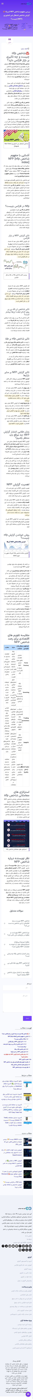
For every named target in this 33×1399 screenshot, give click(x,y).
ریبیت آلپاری (28, 1269)
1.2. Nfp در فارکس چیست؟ (21, 1039)
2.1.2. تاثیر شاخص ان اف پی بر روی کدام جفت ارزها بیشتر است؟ (14, 1045)
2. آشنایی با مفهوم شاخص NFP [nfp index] (19, 1036)
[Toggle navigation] (2, 4)
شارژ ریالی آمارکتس (26, 1295)
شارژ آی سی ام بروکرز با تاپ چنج (22, 1299)
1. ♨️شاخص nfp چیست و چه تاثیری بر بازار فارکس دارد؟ (16, 1034)
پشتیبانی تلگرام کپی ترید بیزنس (22, 1243)
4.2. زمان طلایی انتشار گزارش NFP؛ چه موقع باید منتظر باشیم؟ (16, 1055)
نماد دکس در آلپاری (26, 1273)
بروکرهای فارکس (17, 91)
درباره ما (29, 1239)
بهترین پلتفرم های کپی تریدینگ (22, 1328)
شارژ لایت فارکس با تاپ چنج (23, 1303)
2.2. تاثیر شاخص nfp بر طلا (21, 1049)
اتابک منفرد (24, 49)
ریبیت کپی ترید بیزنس (25, 1324)
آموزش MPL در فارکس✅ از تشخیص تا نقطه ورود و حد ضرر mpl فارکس (12, 1163)
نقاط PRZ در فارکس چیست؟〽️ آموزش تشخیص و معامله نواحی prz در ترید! (12, 1184)
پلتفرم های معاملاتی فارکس (23, 1344)
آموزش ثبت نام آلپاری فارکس (23, 1265)
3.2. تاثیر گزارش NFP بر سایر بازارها (19, 1052)
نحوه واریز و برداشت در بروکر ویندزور (21, 1306)
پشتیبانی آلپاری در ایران (25, 1281)
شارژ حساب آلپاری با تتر (24, 1310)
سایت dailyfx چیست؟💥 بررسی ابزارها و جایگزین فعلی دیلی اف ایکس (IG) (12, 1142)
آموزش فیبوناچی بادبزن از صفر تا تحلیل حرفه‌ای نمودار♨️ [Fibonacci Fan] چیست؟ (11, 1174)
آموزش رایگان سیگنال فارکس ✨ (23, 26)
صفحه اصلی (30, 26)
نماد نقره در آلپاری (26, 1277)
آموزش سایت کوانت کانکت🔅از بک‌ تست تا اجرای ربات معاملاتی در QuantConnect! (11, 1152)
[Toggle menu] (28, 1394)
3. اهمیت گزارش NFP (24, 1059)
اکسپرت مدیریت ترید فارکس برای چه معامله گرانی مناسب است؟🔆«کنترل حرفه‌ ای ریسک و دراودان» (11, 1096)
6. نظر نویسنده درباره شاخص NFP (21, 1067)
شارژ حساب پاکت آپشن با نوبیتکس (21, 1314)
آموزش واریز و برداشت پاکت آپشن (21, 1291)
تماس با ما (28, 1236)
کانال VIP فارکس (26, 1336)
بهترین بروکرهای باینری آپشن (23, 1332)
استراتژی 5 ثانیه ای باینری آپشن (22, 1348)
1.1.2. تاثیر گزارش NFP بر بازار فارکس (17, 1042)
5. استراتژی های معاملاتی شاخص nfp (20, 1065)
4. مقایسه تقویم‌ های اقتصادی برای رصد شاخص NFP (17, 1062)
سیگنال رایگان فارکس (25, 1340)
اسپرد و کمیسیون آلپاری (24, 1261)
